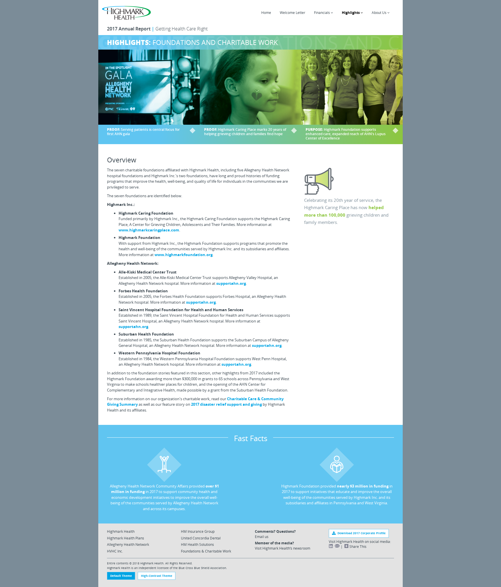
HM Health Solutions (197, 544)
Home (266, 12)
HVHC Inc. (115, 551)
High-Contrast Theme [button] (156, 576)
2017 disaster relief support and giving (226, 404)
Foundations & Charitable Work (206, 551)
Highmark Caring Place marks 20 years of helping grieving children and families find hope (245, 131)
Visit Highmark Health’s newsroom (282, 548)
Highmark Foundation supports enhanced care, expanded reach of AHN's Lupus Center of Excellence (346, 134)
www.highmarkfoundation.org (184, 254)
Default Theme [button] (121, 576)
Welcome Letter (292, 12)
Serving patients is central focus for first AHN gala (143, 131)
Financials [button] (322, 12)
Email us (261, 536)
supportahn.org (231, 283)
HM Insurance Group (198, 531)
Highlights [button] (351, 12)
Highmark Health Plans (125, 538)
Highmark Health (121, 531)
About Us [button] (379, 12)
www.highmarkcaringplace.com (149, 230)
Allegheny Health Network (128, 544)
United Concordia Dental (201, 538)
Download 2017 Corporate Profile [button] (361, 533)
